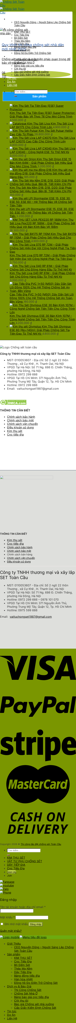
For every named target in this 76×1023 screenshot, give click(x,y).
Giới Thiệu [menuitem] (14, 943)
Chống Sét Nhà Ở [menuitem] (25, 993)
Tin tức (11, 78)
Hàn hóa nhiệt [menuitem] (23, 979)
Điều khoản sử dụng (20, 427)
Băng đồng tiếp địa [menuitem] (27, 975)
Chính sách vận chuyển (22, 424)
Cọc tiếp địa (15, 434)
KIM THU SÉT (16, 857)
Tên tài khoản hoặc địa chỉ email (23, 907)
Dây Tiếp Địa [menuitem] (22, 972)
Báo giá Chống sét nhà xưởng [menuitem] (34, 1004)
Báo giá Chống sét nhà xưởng (31, 71)
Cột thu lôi (20, 68)
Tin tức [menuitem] (11, 1011)
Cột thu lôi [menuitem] (21, 1000)
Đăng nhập (35, 924)
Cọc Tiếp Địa (16, 868)
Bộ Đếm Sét (21, 37)
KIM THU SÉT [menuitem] (23, 958)
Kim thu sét (14, 431)
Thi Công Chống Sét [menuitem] (27, 990)
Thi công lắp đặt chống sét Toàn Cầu (41, 844)
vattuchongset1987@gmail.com (31, 616)
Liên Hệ (12, 85)
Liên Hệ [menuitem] (12, 1018)
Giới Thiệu (14, 19)
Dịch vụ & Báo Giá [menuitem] (19, 986)
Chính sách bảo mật (20, 420)
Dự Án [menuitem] (11, 1015)
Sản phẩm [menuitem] (13, 954)
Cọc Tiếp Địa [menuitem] (23, 961)
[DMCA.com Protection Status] (13, 404)
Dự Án (11, 81)
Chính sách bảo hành (21, 416)
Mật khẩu (7, 917)
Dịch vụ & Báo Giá (19, 56)
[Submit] (15, 96)
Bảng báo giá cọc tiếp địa (29, 65)
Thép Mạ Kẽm (22, 40)
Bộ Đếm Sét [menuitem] (22, 965)
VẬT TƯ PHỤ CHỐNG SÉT (24, 861)
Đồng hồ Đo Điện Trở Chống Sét (32, 52)
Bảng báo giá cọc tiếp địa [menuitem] (31, 997)
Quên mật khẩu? (11, 931)
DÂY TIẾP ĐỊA (16, 865)
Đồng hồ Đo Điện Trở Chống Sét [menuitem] (36, 983)
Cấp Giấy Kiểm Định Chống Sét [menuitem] (35, 1007)
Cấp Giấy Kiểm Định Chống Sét (32, 74)
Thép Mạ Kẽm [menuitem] (23, 968)
